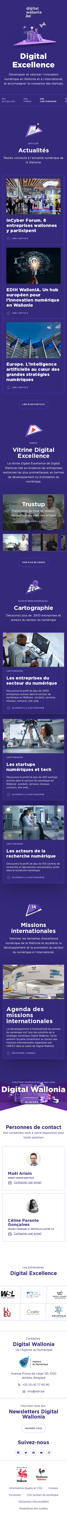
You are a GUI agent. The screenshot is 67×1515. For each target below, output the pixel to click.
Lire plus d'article (33, 404)
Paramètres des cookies (33, 1508)
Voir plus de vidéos (33, 562)
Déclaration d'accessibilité (33, 1501)
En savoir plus (33, 1102)
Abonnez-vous (33, 1428)
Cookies (53, 1488)
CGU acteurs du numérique (42, 1495)
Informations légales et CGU (25, 1488)
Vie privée (15, 1495)
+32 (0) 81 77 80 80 (36, 1384)
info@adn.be (35, 1391)
